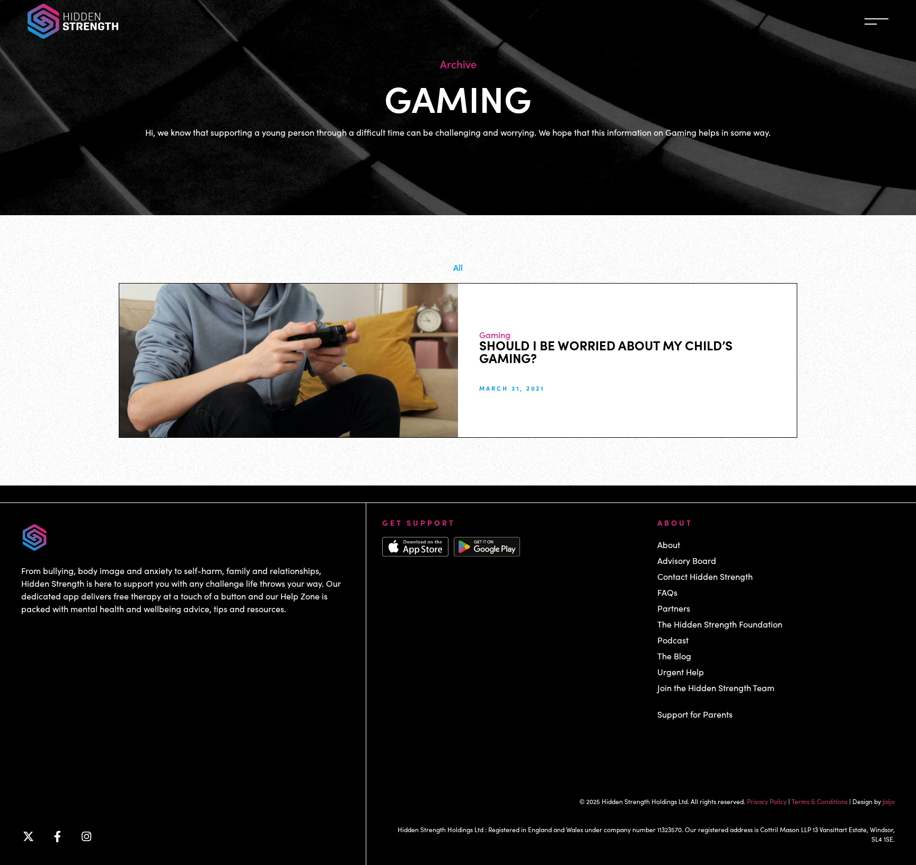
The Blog (674, 655)
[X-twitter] (28, 837)
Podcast (673, 640)
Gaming (494, 334)
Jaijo (889, 801)
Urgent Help (680, 671)
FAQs (667, 592)
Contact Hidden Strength (705, 576)
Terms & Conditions (819, 801)
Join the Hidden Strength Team (715, 687)
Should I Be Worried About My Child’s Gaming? (606, 351)
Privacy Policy (767, 801)
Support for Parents (695, 714)
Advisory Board (686, 560)
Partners (673, 608)
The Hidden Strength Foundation (719, 624)
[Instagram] (86, 837)
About (668, 544)
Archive (458, 63)
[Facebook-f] (57, 837)
